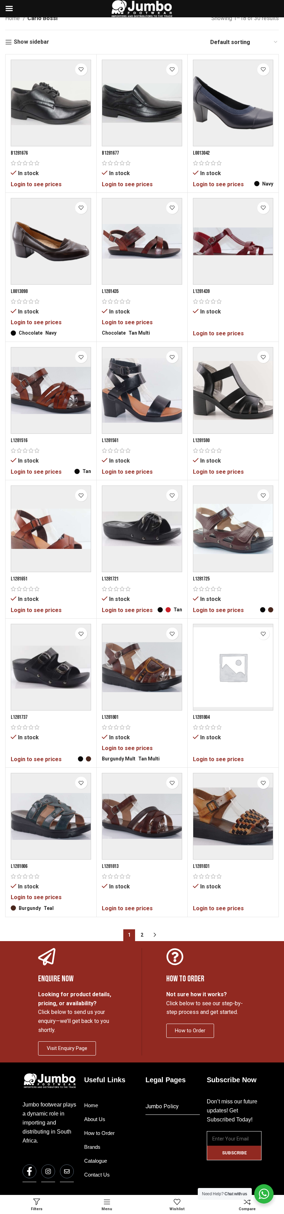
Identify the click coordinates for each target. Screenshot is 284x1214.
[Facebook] (29, 1171)
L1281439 (201, 291)
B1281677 (110, 153)
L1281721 (110, 579)
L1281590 (201, 440)
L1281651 (19, 579)
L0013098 (19, 291)
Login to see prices (36, 184)
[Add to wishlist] (81, 69)
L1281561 (110, 440)
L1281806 (19, 866)
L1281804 (201, 717)
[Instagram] (48, 1171)
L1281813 (110, 866)
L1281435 (110, 291)
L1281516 (19, 440)
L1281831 (201, 866)
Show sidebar (31, 42)
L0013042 (201, 153)
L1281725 (201, 579)
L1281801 (110, 717)
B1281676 (19, 153)
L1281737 (19, 717)
